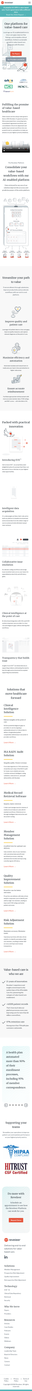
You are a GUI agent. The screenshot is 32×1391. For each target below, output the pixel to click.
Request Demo (16, 1220)
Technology (10, 1286)
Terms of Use (26, 1380)
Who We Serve (12, 1307)
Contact (7, 1365)
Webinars (7, 1341)
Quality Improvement (11, 1276)
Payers (6, 1310)
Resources (9, 1320)
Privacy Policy (16, 1380)
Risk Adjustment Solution (14, 922)
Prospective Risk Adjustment (14, 1273)
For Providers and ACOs (16, 59)
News (6, 1358)
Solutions (9, 1266)
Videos (6, 1338)
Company (9, 1347)
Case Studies (8, 1327)
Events (6, 1334)
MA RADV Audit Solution (13, 753)
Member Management (12, 1269)
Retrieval (7, 1297)
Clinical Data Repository (12, 1293)
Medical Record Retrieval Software (15, 794)
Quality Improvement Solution (12, 879)
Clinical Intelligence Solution (11, 709)
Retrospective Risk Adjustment (15, 1280)
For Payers (16, 54)
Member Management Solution (12, 835)
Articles (7, 1323)
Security (7, 1300)
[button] (6, 1105)
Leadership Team (10, 1351)
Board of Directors (10, 1354)
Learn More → (10, 742)
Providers (7, 1314)
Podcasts (7, 1331)
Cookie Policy (6, 1380)
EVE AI (7, 1290)
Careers (7, 1361)
